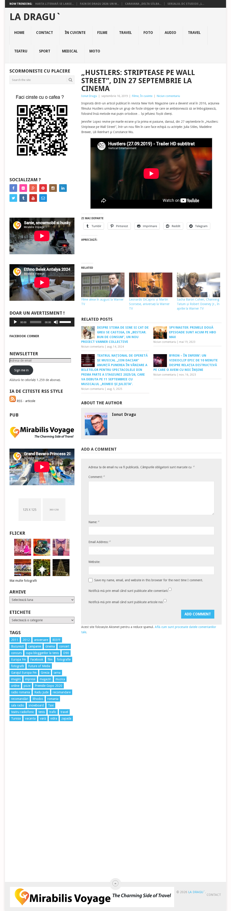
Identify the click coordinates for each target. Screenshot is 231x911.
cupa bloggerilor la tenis (42, 653)
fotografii (17, 666)
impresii (30, 679)
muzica (60, 679)
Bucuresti (17, 646)
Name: (93, 522)
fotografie (64, 659)
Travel (125, 33)
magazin (45, 679)
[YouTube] (33, 198)
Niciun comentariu (168, 96)
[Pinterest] (43, 188)
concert (64, 646)
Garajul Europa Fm (24, 672)
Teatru (20, 51)
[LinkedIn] (63, 188)
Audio (170, 33)
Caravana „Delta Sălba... (143, 3)
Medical (70, 51)
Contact (44, 33)
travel (64, 712)
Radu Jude (41, 692)
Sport (44, 51)
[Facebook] (13, 188)
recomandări (19, 699)
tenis (41, 712)
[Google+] (33, 188)
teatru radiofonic (22, 712)
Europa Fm (18, 659)
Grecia (45, 672)
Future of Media (39, 666)
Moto (94, 51)
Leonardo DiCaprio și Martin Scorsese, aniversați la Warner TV (149, 304)
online (15, 685)
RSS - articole (25, 401)
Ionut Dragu (89, 96)
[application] (41, 322)
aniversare (41, 640)
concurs (16, 653)
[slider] (66, 322)
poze (27, 685)
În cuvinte (75, 33)
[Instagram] (53, 188)
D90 (66, 653)
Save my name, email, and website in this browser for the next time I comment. (148, 580)
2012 (26, 640)
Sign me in (21, 370)
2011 (14, 640)
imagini (16, 679)
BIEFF (56, 640)
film (50, 659)
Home (19, 33)
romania (52, 699)
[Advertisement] (27, 806)
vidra (53, 718)
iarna (57, 672)
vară (43, 718)
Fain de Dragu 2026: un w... (99, 3)
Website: (94, 562)
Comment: (96, 477)
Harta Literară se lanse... (54, 3)
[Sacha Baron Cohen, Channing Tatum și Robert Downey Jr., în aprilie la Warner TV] (198, 285)
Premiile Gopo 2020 (48, 685)
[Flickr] (23, 188)
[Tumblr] (23, 198)
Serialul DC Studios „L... (185, 3)
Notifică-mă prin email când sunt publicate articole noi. (126, 602)
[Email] (43, 198)
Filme (102, 33)
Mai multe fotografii (23, 580)
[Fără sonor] (56, 322)
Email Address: (99, 542)
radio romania (20, 692)
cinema (50, 646)
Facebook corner (24, 336)
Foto (148, 33)
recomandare (62, 692)
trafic (52, 712)
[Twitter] (13, 198)
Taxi (51, 705)
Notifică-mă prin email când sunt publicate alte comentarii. (128, 591)
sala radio (17, 705)
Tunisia (16, 718)
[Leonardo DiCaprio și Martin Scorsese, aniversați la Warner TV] (150, 285)
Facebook (36, 659)
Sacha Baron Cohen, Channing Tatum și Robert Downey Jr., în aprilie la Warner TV (198, 304)
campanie (34, 646)
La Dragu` (35, 17)
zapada (66, 718)
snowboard (36, 705)
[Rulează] (15, 322)
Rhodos (37, 699)
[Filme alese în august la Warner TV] (103, 285)
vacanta (30, 718)
